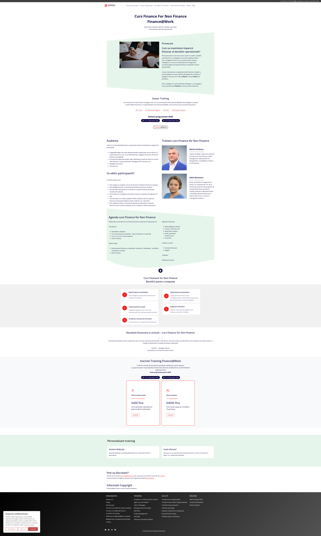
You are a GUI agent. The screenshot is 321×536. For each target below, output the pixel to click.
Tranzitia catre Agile (168, 508)
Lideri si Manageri (139, 505)
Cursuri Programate (146, 5)
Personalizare (11, 529)
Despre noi (109, 499)
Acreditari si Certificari (161, 5)
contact (162, 476)
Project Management (141, 514)
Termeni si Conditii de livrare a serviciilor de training (116, 512)
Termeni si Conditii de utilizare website (118, 508)
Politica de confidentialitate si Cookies (118, 516)
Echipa (108, 502)
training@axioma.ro (127, 476)
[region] (21, 522)
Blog (193, 5)
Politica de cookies (29, 525)
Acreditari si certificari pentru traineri (146, 499)
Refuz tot (22, 529)
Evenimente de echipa (178, 5)
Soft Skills (137, 516)
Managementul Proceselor (142, 508)
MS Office (137, 511)
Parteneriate (110, 505)
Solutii (189, 5)
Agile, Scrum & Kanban (141, 502)
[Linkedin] (108, 529)
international (150, 478)
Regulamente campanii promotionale (118, 519)
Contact (108, 522)
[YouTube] (105, 529)
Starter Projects (195, 505)
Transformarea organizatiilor (171, 499)
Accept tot (33, 529)
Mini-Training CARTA (196, 499)
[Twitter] (112, 529)
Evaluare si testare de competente (173, 511)
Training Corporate (132, 5)
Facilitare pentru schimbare (171, 516)
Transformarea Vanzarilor (170, 505)
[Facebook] (115, 529)
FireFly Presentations (196, 502)
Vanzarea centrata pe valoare (143, 519)
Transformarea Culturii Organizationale (174, 502)
